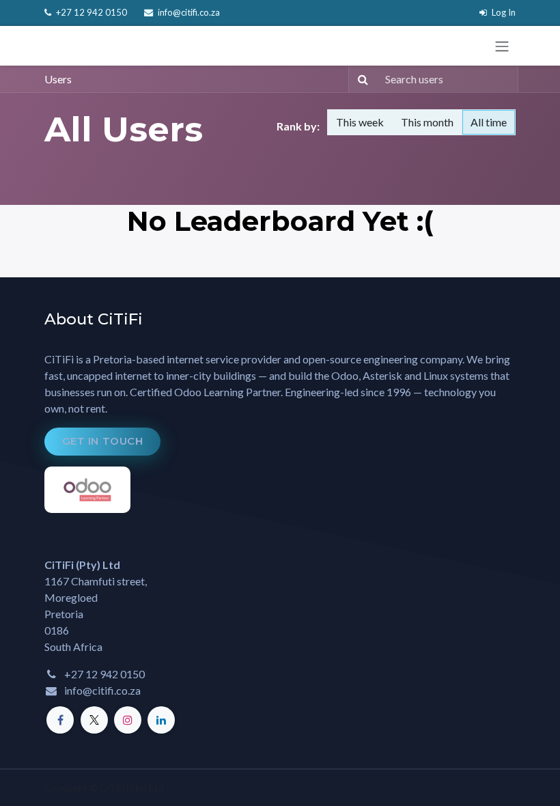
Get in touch (102, 440)
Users (58, 78)
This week (360, 121)
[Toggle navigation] (502, 45)
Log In (503, 12)
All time (489, 121)
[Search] (360, 79)
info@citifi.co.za (188, 12)
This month (427, 121)
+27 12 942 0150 (90, 12)
